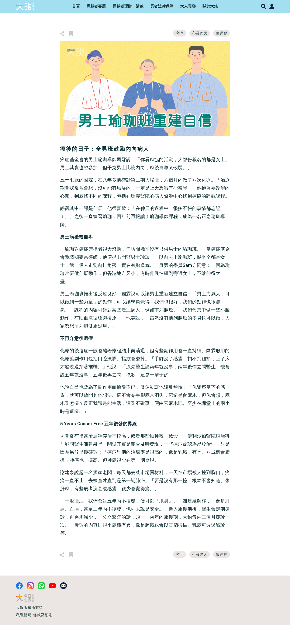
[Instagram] (30, 585)
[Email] (63, 585)
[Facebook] (19, 585)
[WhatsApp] (41, 585)
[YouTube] (52, 585)
